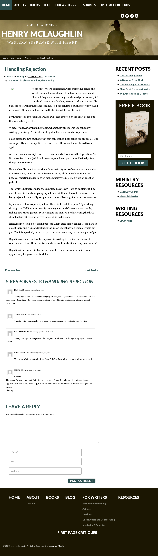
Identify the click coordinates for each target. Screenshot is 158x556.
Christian (13, 80)
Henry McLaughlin (42, 33)
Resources (88, 5)
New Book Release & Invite (135, 89)
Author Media (57, 546)
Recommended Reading (94, 503)
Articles (86, 509)
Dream (31, 80)
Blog (47, 5)
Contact (31, 503)
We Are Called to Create (134, 93)
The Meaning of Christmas (135, 84)
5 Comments (51, 76)
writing (51, 80)
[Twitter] (127, 16)
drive (38, 80)
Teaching (87, 514)
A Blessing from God (131, 80)
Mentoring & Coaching (93, 525)
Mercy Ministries (128, 196)
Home (6, 5)
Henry (10, 76)
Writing (28, 58)
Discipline (23, 80)
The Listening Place (131, 75)
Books (35, 5)
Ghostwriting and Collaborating (98, 519)
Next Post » (91, 270)
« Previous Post (12, 270)
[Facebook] (123, 16)
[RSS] (137, 16)
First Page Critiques (115, 5)
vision (44, 80)
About (19, 5)
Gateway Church (128, 191)
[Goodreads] (132, 16)
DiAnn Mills (125, 220)
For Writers (64, 5)
